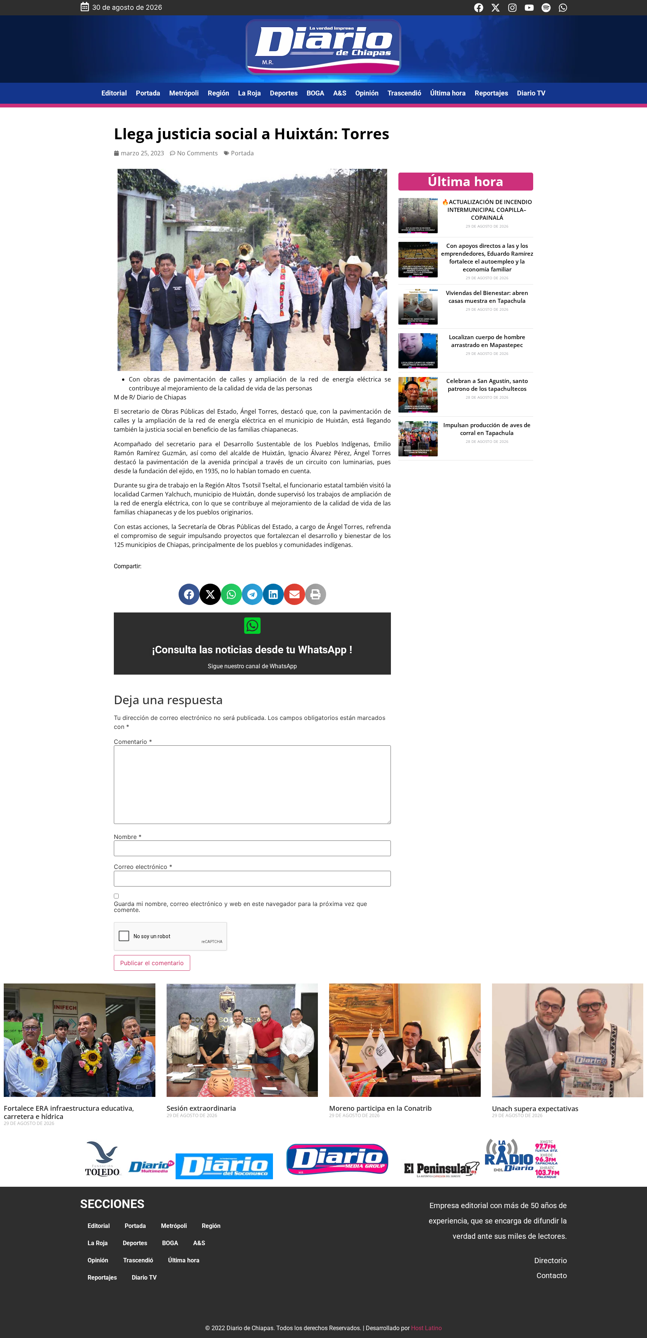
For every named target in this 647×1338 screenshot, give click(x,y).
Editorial (114, 93)
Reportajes (491, 93)
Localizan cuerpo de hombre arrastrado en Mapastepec (487, 341)
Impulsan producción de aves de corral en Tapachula (487, 429)
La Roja (249, 93)
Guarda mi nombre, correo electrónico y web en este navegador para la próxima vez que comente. (240, 907)
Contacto (552, 1275)
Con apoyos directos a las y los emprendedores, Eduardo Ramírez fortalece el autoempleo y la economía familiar (487, 257)
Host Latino (426, 1328)
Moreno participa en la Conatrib (380, 1108)
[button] (189, 594)
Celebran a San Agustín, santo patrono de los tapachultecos (487, 384)
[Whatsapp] (562, 7)
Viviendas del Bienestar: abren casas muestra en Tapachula (487, 296)
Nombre (128, 837)
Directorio (550, 1260)
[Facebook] (478, 7)
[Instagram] (512, 7)
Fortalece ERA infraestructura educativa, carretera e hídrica (69, 1112)
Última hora (448, 93)
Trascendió (404, 93)
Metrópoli (184, 93)
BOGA (315, 93)
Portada (148, 93)
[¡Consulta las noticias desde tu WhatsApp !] (252, 625)
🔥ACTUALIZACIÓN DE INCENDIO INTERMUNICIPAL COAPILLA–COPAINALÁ (487, 209)
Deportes (284, 93)
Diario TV (531, 93)
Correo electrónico (143, 867)
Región (218, 93)
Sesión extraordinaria (201, 1108)
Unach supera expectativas (535, 1108)
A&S (339, 93)
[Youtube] (529, 7)
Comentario (133, 742)
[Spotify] (546, 7)
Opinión (367, 93)
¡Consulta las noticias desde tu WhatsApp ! (252, 650)
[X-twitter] (495, 7)
